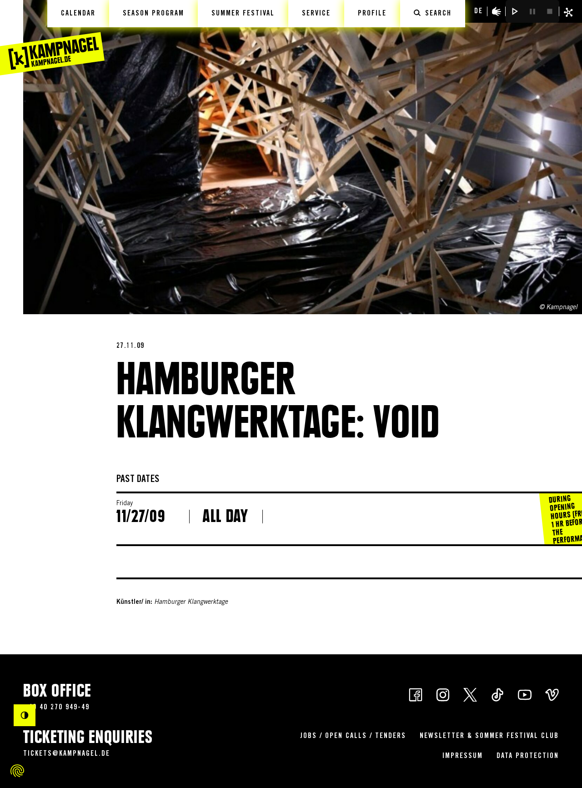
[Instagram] (443, 694)
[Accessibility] (496, 11)
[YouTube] (525, 694)
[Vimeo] (552, 694)
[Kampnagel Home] (52, 37)
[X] (470, 694)
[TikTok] (497, 694)
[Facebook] (415, 694)
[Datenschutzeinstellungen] (17, 770)
